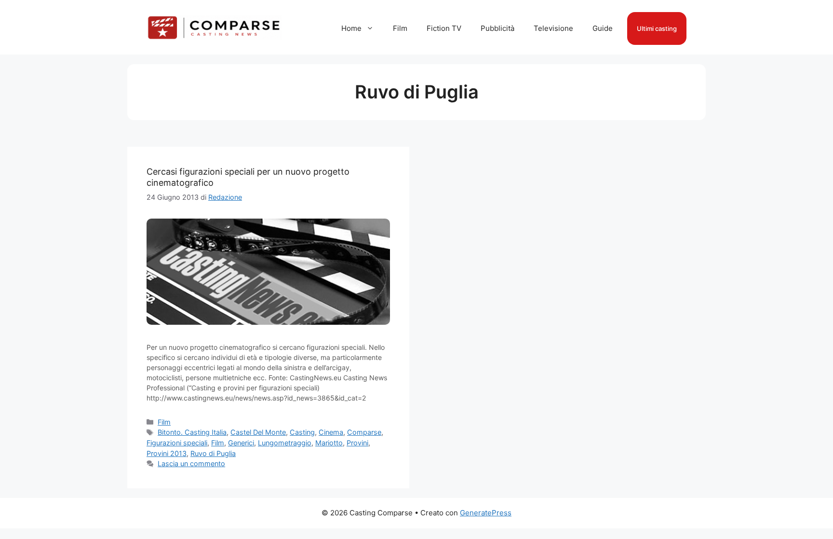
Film (400, 28)
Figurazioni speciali (177, 443)
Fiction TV (444, 28)
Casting (302, 432)
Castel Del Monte (258, 432)
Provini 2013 (167, 453)
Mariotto (329, 443)
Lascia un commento (191, 463)
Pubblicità (497, 28)
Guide (602, 28)
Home (351, 28)
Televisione (553, 28)
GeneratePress (485, 512)
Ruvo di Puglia (213, 453)
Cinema (331, 432)
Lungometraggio (284, 443)
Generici (241, 443)
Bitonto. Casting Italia (192, 432)
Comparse (364, 432)
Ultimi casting (657, 28)
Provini (357, 443)
